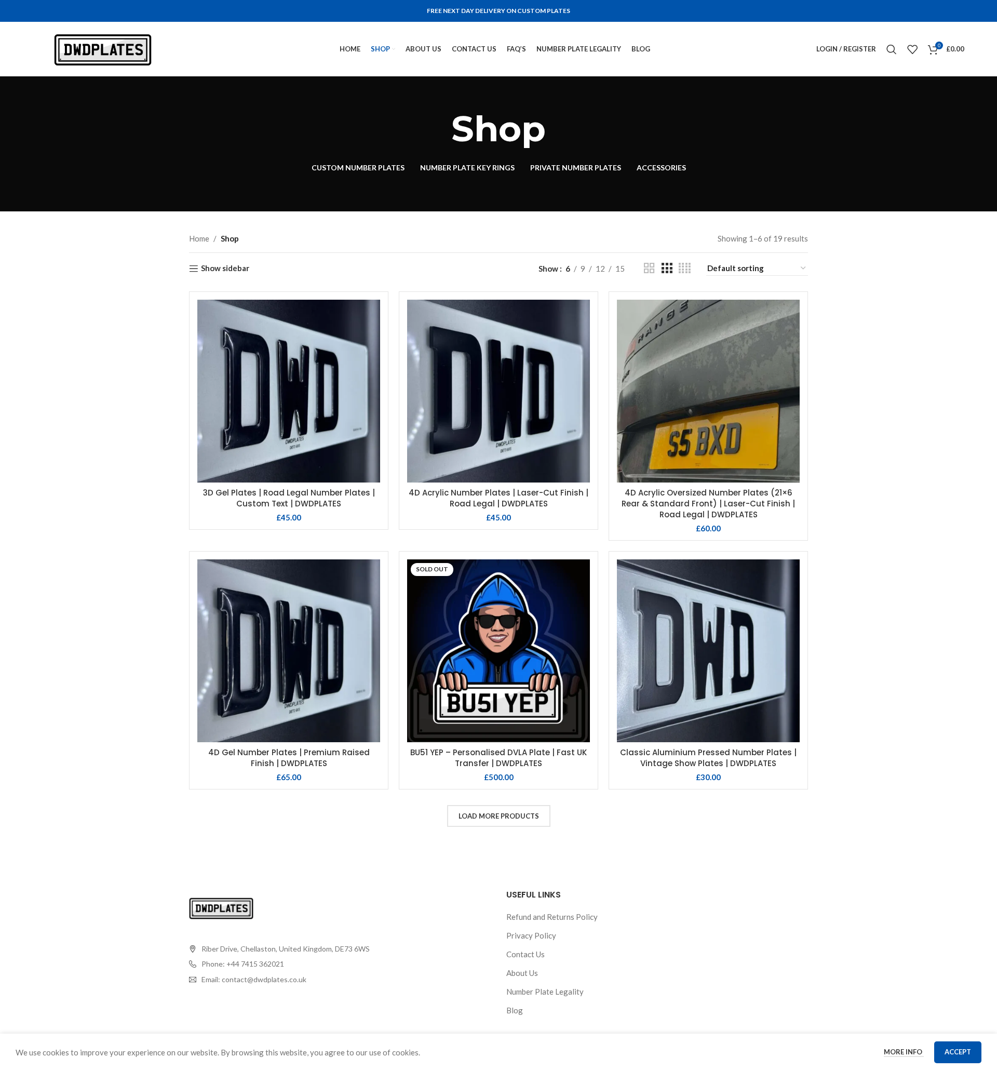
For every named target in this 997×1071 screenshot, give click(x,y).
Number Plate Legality (545, 991)
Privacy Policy (531, 935)
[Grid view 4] (685, 268)
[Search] (891, 49)
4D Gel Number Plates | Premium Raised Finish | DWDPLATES (289, 758)
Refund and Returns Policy (552, 916)
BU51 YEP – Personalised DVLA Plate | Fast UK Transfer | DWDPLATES (498, 758)
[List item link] (279, 964)
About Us (522, 973)
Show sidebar (225, 268)
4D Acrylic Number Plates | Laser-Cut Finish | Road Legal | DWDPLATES (498, 498)
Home (199, 238)
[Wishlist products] (912, 49)
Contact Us (525, 954)
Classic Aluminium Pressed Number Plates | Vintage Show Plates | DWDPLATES (708, 758)
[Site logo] (103, 47)
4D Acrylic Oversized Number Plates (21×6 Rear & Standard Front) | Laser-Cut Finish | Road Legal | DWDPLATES (708, 503)
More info (904, 1052)
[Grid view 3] (667, 268)
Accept (958, 1052)
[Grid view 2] (649, 268)
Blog (514, 1010)
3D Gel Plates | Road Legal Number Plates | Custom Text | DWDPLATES (289, 498)
